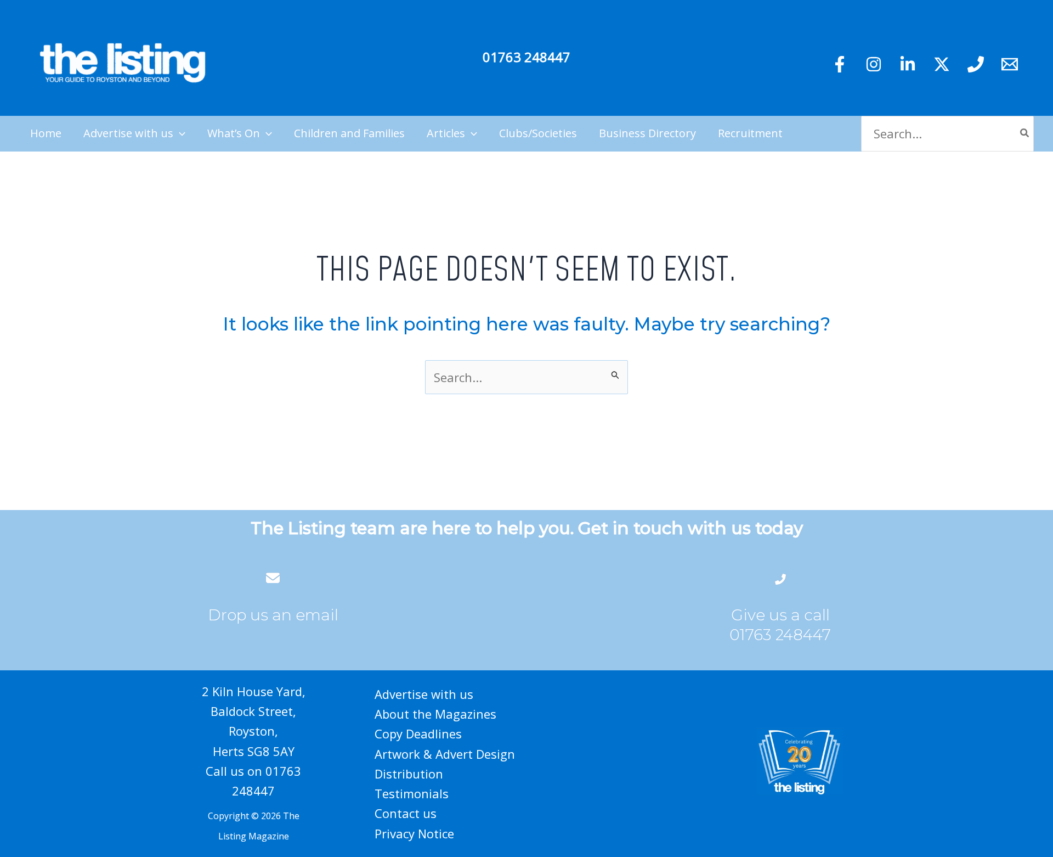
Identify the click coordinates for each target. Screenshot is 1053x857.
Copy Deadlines (418, 733)
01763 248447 (526, 57)
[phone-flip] (780, 577)
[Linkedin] (907, 64)
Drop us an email (273, 615)
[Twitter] (941, 64)
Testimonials (412, 793)
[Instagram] (873, 64)
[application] (179, 133)
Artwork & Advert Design (445, 754)
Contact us (406, 813)
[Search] (1025, 133)
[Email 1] (1009, 64)
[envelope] (272, 577)
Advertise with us (424, 694)
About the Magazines (435, 713)
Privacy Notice (414, 833)
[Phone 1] (975, 64)
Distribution (409, 773)
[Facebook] (839, 64)
